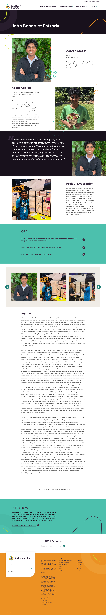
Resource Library (81, 6)
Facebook (79, 564)
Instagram (79, 562)
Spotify (79, 570)
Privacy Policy (97, 613)
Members (98, 1)
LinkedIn (79, 566)
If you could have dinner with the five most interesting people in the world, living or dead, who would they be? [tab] (49, 240)
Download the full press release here (24, 525)
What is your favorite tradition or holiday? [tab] (36, 254)
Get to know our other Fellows (51, 546)
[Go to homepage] (13, 6)
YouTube (79, 568)
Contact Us (92, 1)
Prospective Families (66, 6)
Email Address (11, 571)
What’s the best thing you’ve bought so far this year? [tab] (41, 247)
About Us (92, 6)
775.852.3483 (44, 600)
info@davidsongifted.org (46, 602)
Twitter (79, 560)
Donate (86, 1)
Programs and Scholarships (48, 6)
